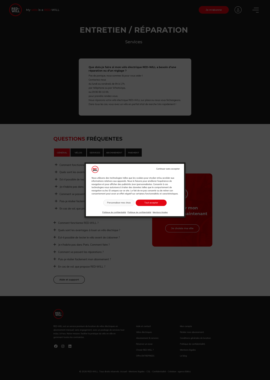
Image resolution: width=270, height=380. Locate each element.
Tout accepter (151, 202)
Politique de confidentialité (114, 212)
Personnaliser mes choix (119, 202)
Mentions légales (160, 212)
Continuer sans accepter (168, 168)
